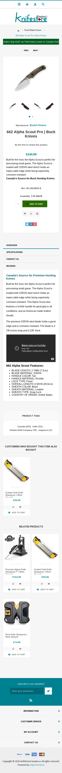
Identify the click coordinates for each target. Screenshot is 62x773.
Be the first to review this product (31, 144)
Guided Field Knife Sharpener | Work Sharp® (14, 495)
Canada (21, 426)
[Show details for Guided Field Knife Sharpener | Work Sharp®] (16, 470)
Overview (11, 245)
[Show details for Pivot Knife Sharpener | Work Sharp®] (16, 612)
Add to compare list (31, 213)
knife (35, 426)
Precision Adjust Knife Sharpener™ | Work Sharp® (15, 571)
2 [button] (32, 116)
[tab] (31, 245)
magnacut (43, 430)
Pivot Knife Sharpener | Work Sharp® (16, 635)
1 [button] (29, 116)
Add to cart (36, 204)
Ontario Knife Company (21, 430)
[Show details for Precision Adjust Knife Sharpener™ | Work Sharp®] (16, 547)
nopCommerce (37, 764)
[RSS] (31, 700)
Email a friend (37, 213)
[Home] (18, 30)
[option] (12, 106)
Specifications (14, 252)
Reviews (10, 266)
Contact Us (12, 259)
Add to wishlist (25, 213)
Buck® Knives (38, 125)
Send (48, 691)
